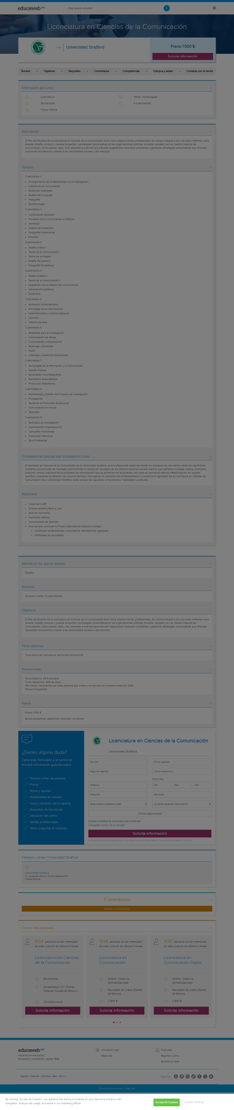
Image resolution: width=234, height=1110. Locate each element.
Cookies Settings (194, 1102)
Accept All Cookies (166, 1102)
